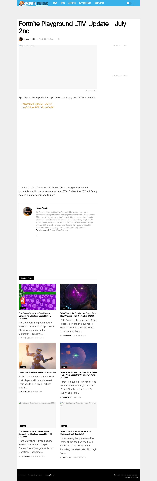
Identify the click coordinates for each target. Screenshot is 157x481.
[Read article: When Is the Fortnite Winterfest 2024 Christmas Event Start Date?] (78, 415)
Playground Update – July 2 (36, 104)
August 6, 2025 (36, 392)
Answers (72, 3)
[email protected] (42, 230)
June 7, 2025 (77, 397)
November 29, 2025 (79, 335)
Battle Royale (85, 3)
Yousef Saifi (30, 39)
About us (22, 475)
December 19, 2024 (79, 457)
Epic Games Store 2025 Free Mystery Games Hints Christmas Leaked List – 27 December (35, 316)
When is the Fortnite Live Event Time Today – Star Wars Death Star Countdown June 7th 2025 (78, 375)
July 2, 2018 (43, 39)
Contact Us (99, 3)
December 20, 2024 (37, 456)
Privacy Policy (50, 475)
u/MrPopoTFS (31, 107)
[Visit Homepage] (33, 3)
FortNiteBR (47, 107)
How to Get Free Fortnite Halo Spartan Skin (37, 372)
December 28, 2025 (37, 338)
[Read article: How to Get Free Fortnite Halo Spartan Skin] (37, 356)
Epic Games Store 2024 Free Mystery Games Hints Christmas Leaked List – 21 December (35, 434)
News (63, 3)
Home (55, 3)
